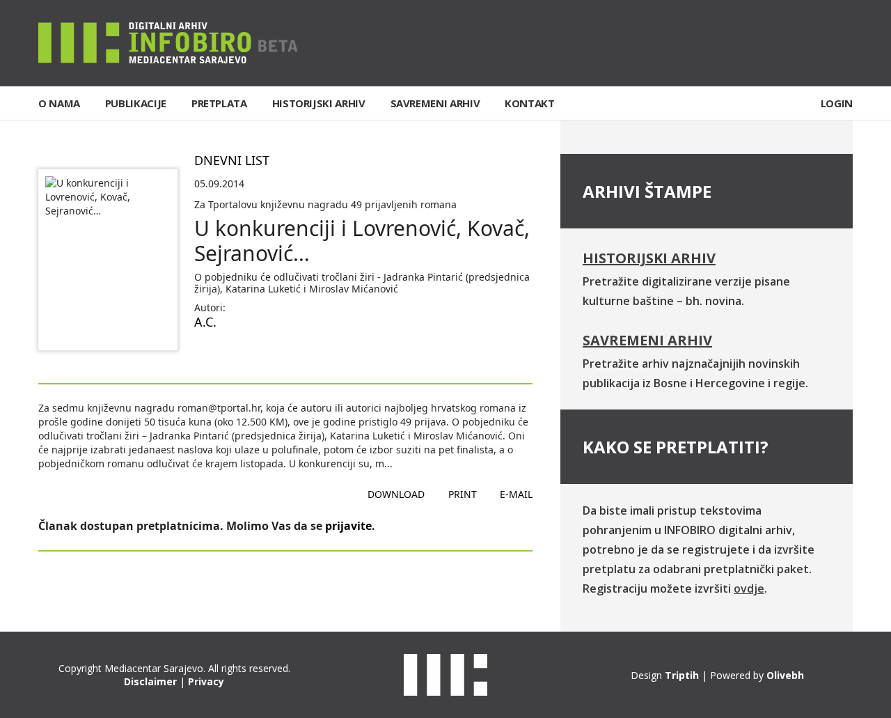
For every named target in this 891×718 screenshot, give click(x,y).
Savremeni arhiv (647, 340)
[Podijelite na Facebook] (205, 355)
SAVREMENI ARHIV (435, 103)
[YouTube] (841, 43)
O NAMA (59, 103)
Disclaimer (150, 681)
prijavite (348, 525)
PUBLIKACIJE (135, 103)
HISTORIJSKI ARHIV (318, 103)
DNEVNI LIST (231, 160)
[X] (799, 43)
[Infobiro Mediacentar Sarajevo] (168, 42)
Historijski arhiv (649, 258)
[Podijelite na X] (250, 355)
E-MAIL (516, 494)
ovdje (749, 588)
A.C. (205, 321)
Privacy (206, 681)
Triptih (682, 675)
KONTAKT (529, 103)
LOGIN (837, 103)
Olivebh (785, 675)
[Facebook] (756, 43)
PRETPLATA (219, 103)
